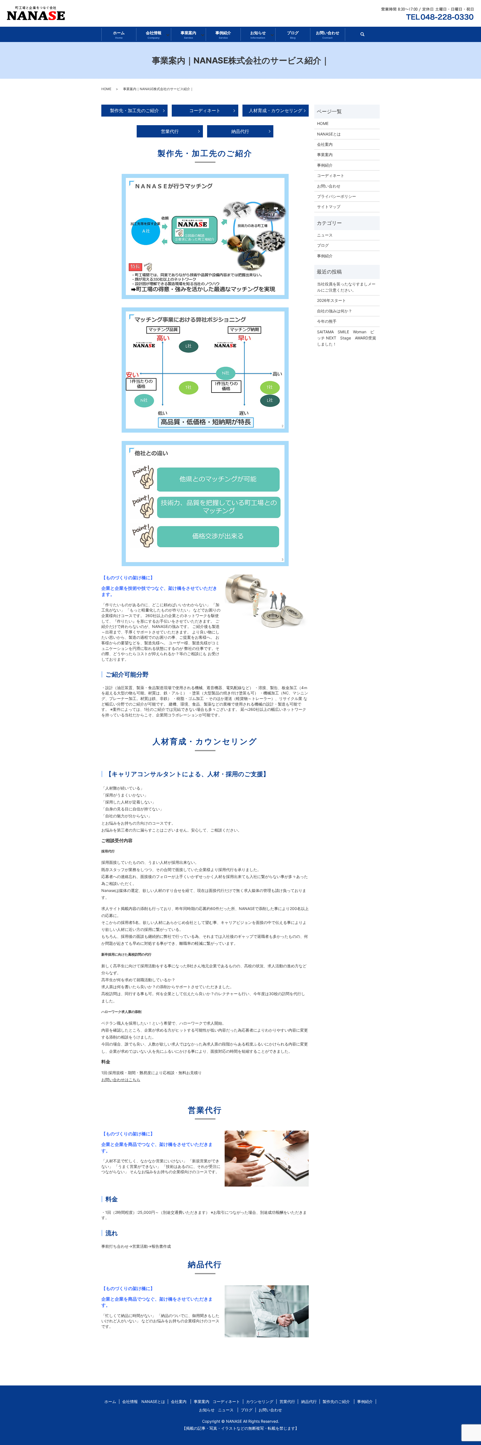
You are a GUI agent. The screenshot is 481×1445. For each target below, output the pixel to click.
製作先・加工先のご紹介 (134, 110)
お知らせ (258, 34)
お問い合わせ (327, 34)
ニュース (325, 235)
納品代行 (240, 131)
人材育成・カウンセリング (275, 110)
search (364, 36)
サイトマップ (328, 206)
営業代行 (170, 131)
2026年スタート (331, 300)
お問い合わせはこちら (120, 1079)
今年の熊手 (327, 321)
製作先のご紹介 (336, 1401)
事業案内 (188, 34)
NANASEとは (329, 134)
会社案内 (325, 144)
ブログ (293, 34)
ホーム (119, 34)
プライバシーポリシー (336, 196)
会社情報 (153, 34)
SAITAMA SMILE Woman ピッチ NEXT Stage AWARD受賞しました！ (346, 338)
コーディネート (204, 110)
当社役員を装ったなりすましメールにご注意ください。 (346, 287)
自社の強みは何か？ (334, 311)
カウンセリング (259, 1401)
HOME (106, 89)
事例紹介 (223, 34)
